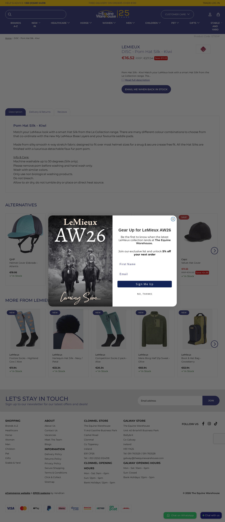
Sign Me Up (145, 284)
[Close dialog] (173, 219)
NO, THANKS (144, 294)
